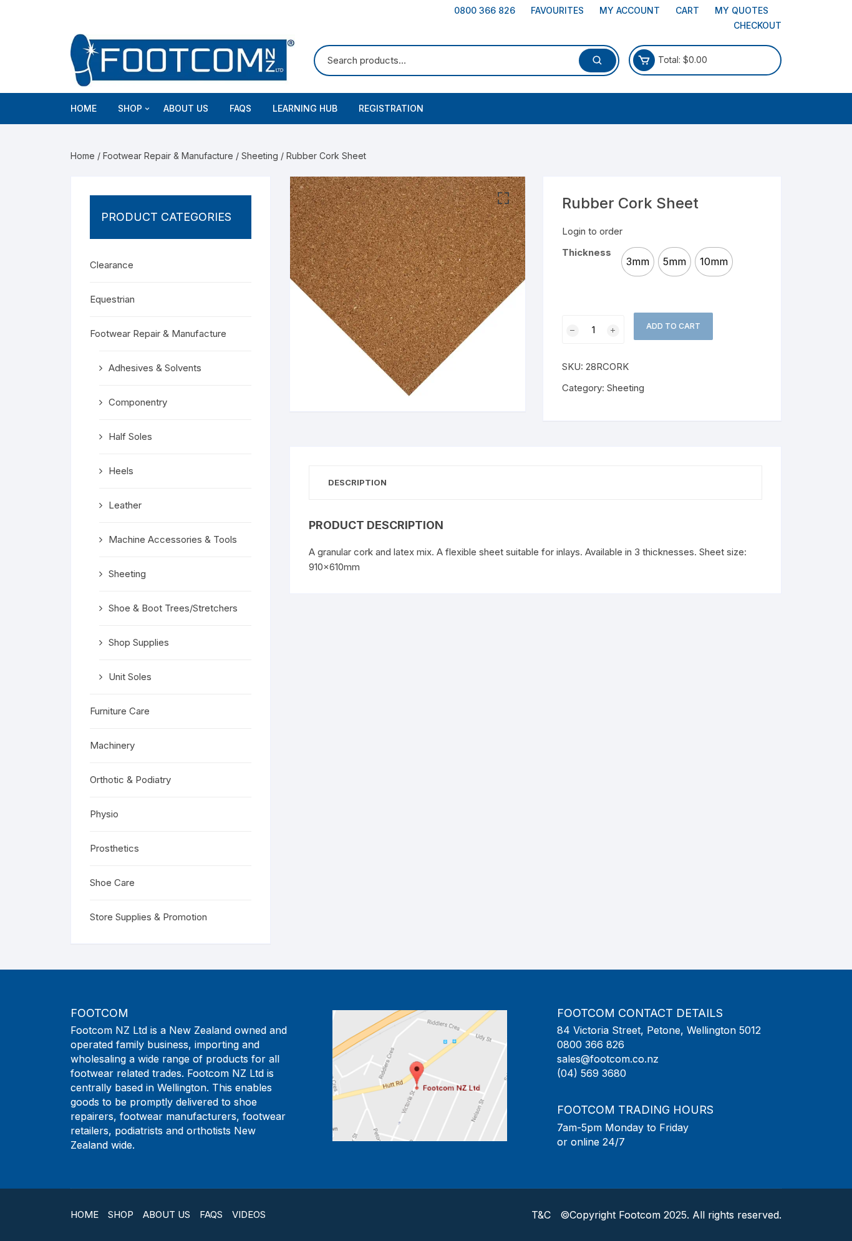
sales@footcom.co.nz (608, 1059)
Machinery (112, 745)
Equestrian (112, 299)
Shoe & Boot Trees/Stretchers (173, 608)
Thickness (586, 252)
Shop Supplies (139, 642)
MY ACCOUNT (629, 10)
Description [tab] (357, 482)
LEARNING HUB (305, 108)
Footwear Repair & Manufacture (168, 155)
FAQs (240, 108)
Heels (121, 471)
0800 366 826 (484, 10)
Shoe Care (112, 882)
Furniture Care (120, 711)
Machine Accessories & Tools (173, 539)
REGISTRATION (391, 108)
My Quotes (741, 10)
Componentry (138, 402)
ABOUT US (185, 108)
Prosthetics (114, 848)
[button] (503, 198)
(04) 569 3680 (591, 1073)
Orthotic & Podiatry (130, 780)
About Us (166, 1214)
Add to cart (673, 326)
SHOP (130, 108)
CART (687, 10)
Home (83, 108)
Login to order (592, 231)
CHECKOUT (757, 25)
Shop (120, 1214)
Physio (104, 814)
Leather (125, 505)
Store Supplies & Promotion (148, 917)
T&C (541, 1215)
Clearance (111, 265)
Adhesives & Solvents (155, 368)
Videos (249, 1214)
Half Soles (130, 436)
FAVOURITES (557, 10)
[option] (638, 262)
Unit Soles (130, 677)
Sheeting (259, 155)
